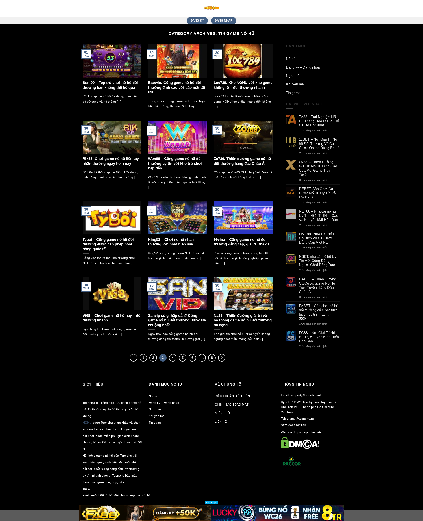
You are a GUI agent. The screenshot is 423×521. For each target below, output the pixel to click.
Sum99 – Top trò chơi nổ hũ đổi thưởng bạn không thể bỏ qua (110, 85)
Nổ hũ (290, 59)
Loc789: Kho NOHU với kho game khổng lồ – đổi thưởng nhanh (243, 85)
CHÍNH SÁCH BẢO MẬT (232, 404)
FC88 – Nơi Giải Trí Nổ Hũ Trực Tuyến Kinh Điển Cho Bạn (319, 337)
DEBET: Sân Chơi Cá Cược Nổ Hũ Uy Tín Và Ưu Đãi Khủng (317, 193)
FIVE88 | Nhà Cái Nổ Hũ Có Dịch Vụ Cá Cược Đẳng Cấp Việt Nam (318, 238)
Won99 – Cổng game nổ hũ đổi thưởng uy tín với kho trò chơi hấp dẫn (175, 163)
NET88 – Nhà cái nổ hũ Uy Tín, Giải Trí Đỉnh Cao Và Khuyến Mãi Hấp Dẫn (318, 216)
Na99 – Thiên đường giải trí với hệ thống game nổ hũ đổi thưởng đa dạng (243, 320)
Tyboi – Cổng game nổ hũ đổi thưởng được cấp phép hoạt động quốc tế (108, 244)
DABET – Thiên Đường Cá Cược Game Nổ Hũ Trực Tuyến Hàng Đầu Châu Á (317, 285)
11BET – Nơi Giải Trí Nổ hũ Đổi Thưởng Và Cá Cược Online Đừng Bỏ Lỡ (319, 143)
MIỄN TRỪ (222, 413)
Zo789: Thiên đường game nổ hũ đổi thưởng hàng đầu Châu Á (242, 161)
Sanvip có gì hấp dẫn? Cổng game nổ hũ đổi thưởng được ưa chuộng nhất (177, 320)
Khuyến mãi (295, 84)
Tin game (293, 93)
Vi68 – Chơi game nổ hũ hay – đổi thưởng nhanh (112, 318)
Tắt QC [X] (211, 502)
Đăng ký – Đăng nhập (303, 67)
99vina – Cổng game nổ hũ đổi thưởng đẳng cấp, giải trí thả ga (241, 242)
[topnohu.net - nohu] (211, 8)
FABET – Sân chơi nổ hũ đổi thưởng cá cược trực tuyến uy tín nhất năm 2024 (318, 312)
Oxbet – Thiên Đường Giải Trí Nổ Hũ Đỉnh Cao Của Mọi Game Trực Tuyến (318, 168)
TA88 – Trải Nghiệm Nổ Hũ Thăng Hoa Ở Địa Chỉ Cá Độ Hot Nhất (319, 121)
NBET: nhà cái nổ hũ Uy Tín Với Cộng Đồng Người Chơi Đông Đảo (317, 261)
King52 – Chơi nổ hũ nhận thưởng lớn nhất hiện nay (171, 242)
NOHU (87, 422)
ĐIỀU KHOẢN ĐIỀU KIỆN (232, 396)
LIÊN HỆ (221, 421)
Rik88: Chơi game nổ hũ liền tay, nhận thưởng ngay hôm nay (111, 161)
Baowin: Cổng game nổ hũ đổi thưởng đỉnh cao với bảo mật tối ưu (176, 87)
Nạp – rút (293, 76)
